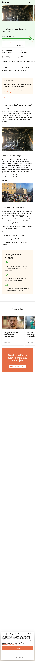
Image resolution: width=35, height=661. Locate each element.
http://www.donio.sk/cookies (11, 644)
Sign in (25, 2)
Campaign (4, 61)
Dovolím (17, 648)
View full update (9, 92)
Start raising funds (17, 366)
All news (4, 97)
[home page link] (5, 2)
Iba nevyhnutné (17, 653)
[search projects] (29, 2)
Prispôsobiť (17, 657)
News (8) (11, 61)
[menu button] (32, 2)
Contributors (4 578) (19, 61)
